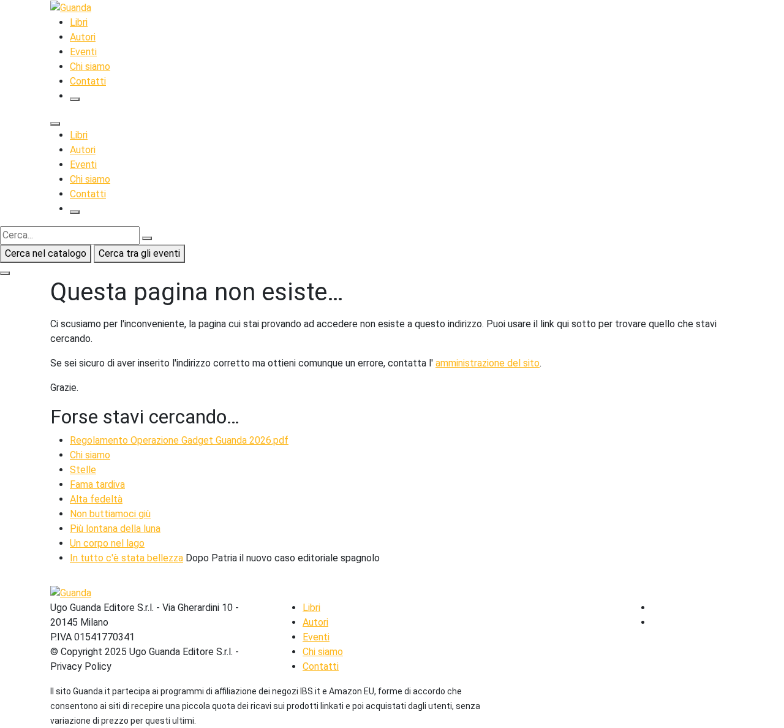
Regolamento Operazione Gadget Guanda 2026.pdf (179, 440)
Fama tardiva (97, 484)
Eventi (83, 52)
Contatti (88, 81)
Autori (83, 37)
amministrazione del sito (487, 363)
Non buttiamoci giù (110, 514)
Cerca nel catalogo (45, 253)
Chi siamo (90, 66)
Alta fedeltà (96, 499)
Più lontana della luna (115, 528)
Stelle (83, 470)
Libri (79, 22)
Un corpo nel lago (107, 543)
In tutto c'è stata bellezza (126, 558)
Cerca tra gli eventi (139, 253)
